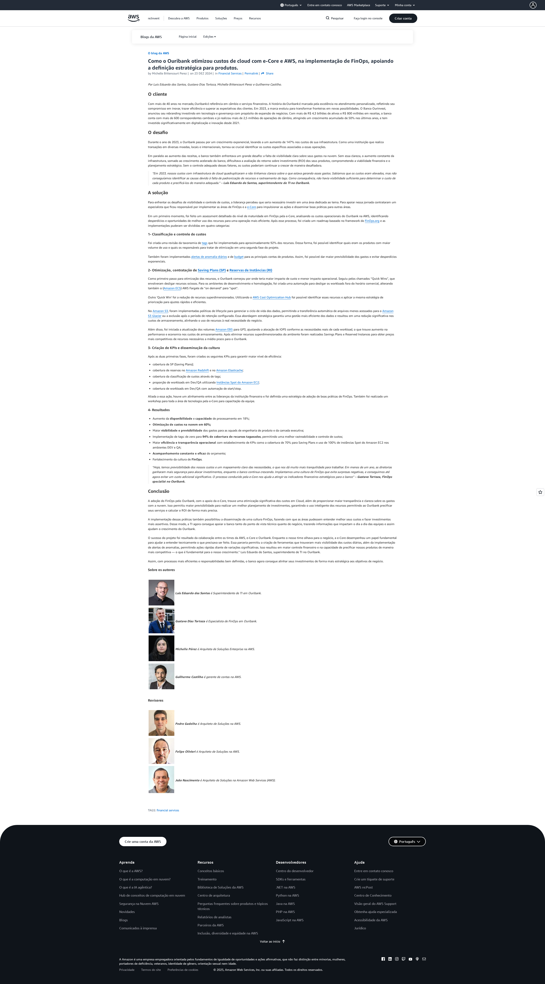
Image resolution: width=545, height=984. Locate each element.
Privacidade (126, 969)
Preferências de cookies (183, 969)
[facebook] (383, 959)
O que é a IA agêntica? (135, 887)
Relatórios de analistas (214, 917)
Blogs (123, 920)
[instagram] (397, 959)
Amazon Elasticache (229, 370)
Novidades (127, 912)
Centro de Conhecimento (373, 895)
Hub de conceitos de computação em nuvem (152, 895)
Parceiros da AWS (211, 925)
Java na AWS (285, 903)
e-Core (251, 207)
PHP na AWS (285, 912)
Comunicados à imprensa (138, 928)
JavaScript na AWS (290, 920)
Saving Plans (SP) (212, 270)
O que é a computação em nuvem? (145, 879)
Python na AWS (287, 895)
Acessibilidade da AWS (371, 920)
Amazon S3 (160, 311)
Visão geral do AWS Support (375, 903)
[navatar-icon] (533, 5)
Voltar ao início (270, 941)
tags (204, 243)
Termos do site (151, 969)
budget (239, 256)
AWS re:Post (363, 887)
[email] (424, 959)
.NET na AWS (285, 887)
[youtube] (410, 959)
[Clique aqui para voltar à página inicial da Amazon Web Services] (133, 20)
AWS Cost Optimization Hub (272, 297)
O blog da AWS (158, 53)
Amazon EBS (224, 329)
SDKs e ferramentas (290, 879)
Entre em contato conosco (373, 871)
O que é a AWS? (131, 871)
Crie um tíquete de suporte (374, 879)
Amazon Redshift (197, 370)
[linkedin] (390, 959)
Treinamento (207, 879)
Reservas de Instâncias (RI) (250, 270)
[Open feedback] (540, 492)
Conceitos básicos (211, 871)
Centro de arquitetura (214, 895)
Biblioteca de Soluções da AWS (221, 887)
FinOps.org (372, 220)
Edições (208, 36)
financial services (168, 810)
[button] (537, 5)
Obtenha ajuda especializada (375, 912)
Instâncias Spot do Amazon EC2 (238, 382)
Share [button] (269, 73)
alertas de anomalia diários (209, 256)
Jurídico (360, 928)
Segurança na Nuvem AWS (139, 903)
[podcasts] (417, 959)
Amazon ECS (172, 288)
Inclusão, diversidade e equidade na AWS (228, 933)
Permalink (251, 73)
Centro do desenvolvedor (295, 871)
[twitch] (403, 959)
